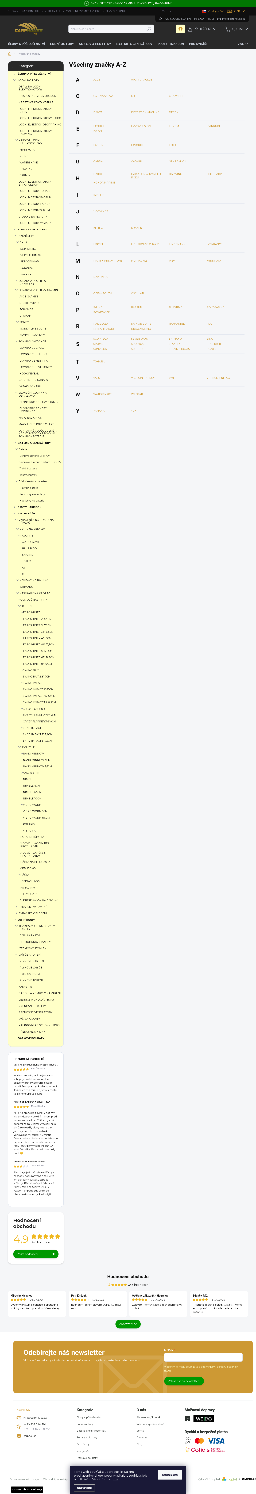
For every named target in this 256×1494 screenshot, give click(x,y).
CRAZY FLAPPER (34, 708)
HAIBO (97, 174)
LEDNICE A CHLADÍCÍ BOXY (36, 999)
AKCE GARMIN (29, 296)
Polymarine (215, 307)
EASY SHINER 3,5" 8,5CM (38, 631)
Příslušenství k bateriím (33, 481)
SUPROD (137, 349)
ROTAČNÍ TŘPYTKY (32, 836)
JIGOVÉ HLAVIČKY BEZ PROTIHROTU (34, 845)
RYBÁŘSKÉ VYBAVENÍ (32, 907)
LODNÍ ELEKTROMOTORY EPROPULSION (35, 183)
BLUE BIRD (29, 548)
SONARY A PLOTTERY (32, 229)
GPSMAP (25, 315)
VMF (172, 378)
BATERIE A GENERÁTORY (34, 443)
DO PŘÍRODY (26, 919)
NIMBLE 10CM (32, 798)
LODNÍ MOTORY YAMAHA (35, 223)
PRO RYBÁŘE (26, 513)
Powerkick (101, 312)
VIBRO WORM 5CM (35, 811)
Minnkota (214, 260)
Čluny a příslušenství (89, 1417)
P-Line (97, 307)
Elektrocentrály (28, 475)
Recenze (142, 1437)
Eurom (174, 126)
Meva (172, 260)
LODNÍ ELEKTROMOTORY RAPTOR (35, 110)
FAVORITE (26, 535)
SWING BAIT (31, 670)
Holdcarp (214, 174)
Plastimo (176, 307)
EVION (97, 131)
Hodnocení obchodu (128, 1276)
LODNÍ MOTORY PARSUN (35, 197)
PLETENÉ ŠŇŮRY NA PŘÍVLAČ (39, 900)
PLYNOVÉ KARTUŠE (32, 961)
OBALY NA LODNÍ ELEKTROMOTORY (30, 88)
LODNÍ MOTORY (28, 80)
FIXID (172, 145)
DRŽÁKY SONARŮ (30, 386)
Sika (210, 338)
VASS (96, 378)
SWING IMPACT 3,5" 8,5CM (39, 702)
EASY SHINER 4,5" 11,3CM (38, 644)
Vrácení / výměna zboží (150, 1424)
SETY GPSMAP (29, 261)
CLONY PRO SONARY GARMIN (39, 402)
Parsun (136, 307)
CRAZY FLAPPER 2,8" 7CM (39, 715)
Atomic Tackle (141, 79)
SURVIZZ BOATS (179, 349)
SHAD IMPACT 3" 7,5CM (37, 740)
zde (115, 1479)
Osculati (137, 293)
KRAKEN (136, 227)
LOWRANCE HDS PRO (34, 360)
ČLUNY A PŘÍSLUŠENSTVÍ (34, 73)
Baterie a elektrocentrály (91, 1430)
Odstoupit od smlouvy (27, 1489)
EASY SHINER (32, 612)
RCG (209, 323)
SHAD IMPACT (32, 728)
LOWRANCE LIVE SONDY (36, 367)
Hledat (149, 28)
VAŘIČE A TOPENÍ (30, 954)
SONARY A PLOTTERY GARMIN (38, 290)
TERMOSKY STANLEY (33, 948)
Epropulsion (141, 126)
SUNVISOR (100, 349)
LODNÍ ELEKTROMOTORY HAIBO (40, 118)
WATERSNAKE (29, 162)
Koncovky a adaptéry (32, 494)
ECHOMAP (26, 309)
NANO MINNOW (33, 753)
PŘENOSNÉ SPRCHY (32, 1031)
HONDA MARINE (104, 182)
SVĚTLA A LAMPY (30, 1018)
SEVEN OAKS (139, 338)
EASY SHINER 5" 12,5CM (37, 651)
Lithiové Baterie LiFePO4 (35, 455)
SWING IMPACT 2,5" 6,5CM (39, 696)
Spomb (98, 344)
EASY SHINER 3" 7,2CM (37, 625)
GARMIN (25, 175)
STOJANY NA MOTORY (33, 216)
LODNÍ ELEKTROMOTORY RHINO (40, 124)
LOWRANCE (214, 244)
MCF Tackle (139, 260)
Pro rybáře (83, 1451)
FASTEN (98, 145)
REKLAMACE (53, 11)
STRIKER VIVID (29, 303)
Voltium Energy (218, 378)
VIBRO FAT (30, 830)
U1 (23, 567)
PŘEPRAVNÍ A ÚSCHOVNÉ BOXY (39, 1025)
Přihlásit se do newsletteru (184, 1381)
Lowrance (25, 274)
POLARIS (29, 824)
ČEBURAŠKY (28, 868)
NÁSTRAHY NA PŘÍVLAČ (35, 593)
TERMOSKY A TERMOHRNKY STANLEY (37, 928)
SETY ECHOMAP (30, 255)
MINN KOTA (27, 149)
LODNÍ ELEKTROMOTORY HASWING (35, 132)
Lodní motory (85, 1424)
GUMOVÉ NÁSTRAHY (33, 599)
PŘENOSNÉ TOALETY (32, 1006)
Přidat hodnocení (27, 1254)
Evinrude (214, 126)
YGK (133, 410)
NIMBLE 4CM (31, 785)
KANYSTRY (25, 986)
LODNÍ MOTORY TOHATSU (35, 191)
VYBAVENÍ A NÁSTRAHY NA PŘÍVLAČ (36, 521)
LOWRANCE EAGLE (32, 347)
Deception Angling (145, 112)
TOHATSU (99, 361)
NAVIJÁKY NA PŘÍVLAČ (34, 580)
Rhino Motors (104, 328)
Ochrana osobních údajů (24, 1479)
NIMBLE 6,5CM (32, 792)
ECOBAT (98, 126)
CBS (133, 96)
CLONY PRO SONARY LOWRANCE (33, 410)
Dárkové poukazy (87, 1457)
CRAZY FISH (30, 747)
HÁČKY (24, 874)
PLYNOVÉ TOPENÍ (31, 980)
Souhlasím (170, 1474)
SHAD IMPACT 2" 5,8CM (37, 734)
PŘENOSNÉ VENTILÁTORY (35, 1012)
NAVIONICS (100, 277)
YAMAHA (98, 410)
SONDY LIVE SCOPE (33, 328)
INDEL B (98, 195)
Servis (140, 1430)
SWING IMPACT (33, 683)
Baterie (23, 449)
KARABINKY (28, 887)
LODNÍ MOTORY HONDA (34, 203)
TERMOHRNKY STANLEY (35, 942)
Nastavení (84, 1487)
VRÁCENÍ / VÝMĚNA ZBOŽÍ (83, 11)
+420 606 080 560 (35, 1424)
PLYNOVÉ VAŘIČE (31, 967)
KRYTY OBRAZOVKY (32, 335)
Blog (139, 1444)
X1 (23, 574)
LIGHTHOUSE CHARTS (145, 244)
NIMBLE (28, 779)
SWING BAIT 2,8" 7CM (37, 676)
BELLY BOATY (28, 894)
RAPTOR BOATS (141, 323)
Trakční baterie (28, 468)
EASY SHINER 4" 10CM (37, 638)
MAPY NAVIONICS (30, 417)
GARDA (98, 161)
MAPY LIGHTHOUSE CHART (36, 424)
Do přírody (83, 1444)
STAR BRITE (214, 344)
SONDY (24, 322)
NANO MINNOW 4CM (37, 760)
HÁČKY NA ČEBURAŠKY (35, 862)
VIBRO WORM (32, 804)
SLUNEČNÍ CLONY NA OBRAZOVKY (32, 394)
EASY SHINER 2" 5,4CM (37, 618)
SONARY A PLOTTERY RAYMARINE (32, 282)
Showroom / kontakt (149, 1417)
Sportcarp (139, 344)
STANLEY (175, 344)
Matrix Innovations (107, 260)
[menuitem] (28, 44)
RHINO (24, 156)
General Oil (178, 161)
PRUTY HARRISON (29, 507)
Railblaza (100, 323)
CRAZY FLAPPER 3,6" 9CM (39, 721)
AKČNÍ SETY (26, 235)
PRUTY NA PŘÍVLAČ (32, 529)
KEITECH (27, 606)
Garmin (24, 242)
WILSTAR (137, 394)
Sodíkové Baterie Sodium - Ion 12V (40, 462)
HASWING (26, 168)
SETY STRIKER (29, 248)
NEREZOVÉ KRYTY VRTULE (36, 102)
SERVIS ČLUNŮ (115, 11)
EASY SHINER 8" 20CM (37, 663)
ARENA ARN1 (30, 542)
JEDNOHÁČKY (31, 881)
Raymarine (26, 268)
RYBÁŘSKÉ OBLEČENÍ (33, 913)
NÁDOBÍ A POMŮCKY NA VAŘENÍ (40, 993)
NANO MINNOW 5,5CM (37, 766)
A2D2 (96, 79)
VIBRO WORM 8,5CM (36, 817)
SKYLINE (27, 554)
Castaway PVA (103, 96)
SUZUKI (211, 349)
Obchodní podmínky (55, 1479)
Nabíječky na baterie (32, 500)
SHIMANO (26, 586)
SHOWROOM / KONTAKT (23, 11)
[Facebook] (180, 29)
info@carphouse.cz (35, 1417)
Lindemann (177, 244)
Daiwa (97, 112)
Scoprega (100, 338)
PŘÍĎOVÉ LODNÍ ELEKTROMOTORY (30, 142)
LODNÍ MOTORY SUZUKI (34, 210)
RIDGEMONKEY (141, 328)
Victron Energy (143, 378)
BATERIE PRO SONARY (33, 379)
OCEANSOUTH (102, 293)
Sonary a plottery (87, 1437)
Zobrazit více (128, 1324)
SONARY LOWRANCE (32, 341)
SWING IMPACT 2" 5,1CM (38, 689)
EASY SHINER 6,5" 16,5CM (38, 657)
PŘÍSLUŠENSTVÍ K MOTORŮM (38, 96)
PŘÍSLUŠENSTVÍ (30, 935)
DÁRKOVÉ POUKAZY (31, 1038)
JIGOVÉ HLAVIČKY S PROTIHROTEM (33, 854)
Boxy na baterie (29, 487)
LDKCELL (99, 244)
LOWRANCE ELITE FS (33, 354)
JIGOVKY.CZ (100, 211)
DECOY (173, 112)
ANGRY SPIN (31, 772)
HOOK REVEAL (29, 373)
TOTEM (26, 561)
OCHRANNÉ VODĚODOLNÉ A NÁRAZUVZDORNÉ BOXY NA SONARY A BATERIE (37, 433)
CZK (237, 11)
